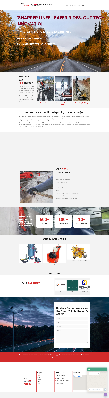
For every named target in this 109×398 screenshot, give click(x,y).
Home (66, 5)
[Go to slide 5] (49, 273)
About (70, 5)
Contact (83, 5)
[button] (20, 258)
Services (74, 5)
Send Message (59, 345)
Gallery (79, 5)
